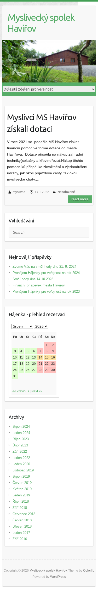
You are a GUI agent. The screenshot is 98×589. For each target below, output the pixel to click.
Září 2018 (20, 508)
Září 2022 (20, 451)
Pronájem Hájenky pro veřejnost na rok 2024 (46, 273)
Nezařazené (66, 192)
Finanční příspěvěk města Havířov (39, 285)
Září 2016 (20, 539)
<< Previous (20, 391)
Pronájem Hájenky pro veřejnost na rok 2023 (46, 291)
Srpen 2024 (21, 426)
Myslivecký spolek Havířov (41, 23)
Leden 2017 (21, 533)
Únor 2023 (20, 445)
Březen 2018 (22, 526)
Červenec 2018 (24, 514)
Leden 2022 (21, 458)
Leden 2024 (21, 433)
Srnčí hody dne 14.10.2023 (33, 279)
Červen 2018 (22, 520)
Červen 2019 (22, 483)
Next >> (36, 391)
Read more (80, 199)
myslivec (19, 192)
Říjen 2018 (21, 501)
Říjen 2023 (21, 439)
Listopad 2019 (23, 470)
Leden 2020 (21, 464)
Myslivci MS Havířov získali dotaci (41, 122)
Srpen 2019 (21, 476)
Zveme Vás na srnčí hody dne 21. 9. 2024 (44, 266)
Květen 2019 (22, 489)
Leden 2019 (21, 495)
